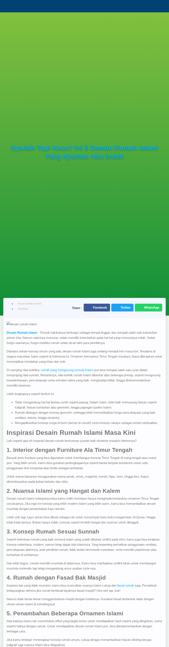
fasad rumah (125, 585)
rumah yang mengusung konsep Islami (67, 370)
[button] (97, 307)
